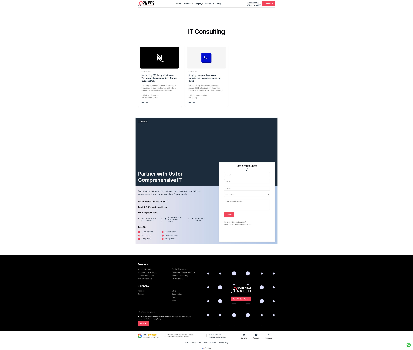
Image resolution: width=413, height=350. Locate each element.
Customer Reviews (151, 337)
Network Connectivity (180, 276)
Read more (145, 102)
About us (141, 291)
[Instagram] (269, 335)
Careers (141, 294)
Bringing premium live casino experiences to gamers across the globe (205, 78)
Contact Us (209, 4)
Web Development (145, 279)
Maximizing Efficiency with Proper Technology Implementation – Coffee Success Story (159, 78)
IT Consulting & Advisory (147, 272)
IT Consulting (146, 71)
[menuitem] (206, 348)
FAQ (174, 300)
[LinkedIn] (244, 335)
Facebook (256, 338)
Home (178, 4)
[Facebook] (256, 335)
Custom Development (146, 276)
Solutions (187, 4)
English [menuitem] (208, 348)
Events (174, 297)
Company (198, 4)
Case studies (177, 294)
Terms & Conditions (209, 343)
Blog (219, 4)
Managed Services (145, 269)
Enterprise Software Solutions (183, 272)
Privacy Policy (223, 343)
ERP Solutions (177, 279)
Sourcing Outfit (195, 343)
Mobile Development (180, 269)
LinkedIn (244, 338)
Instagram (269, 338)
